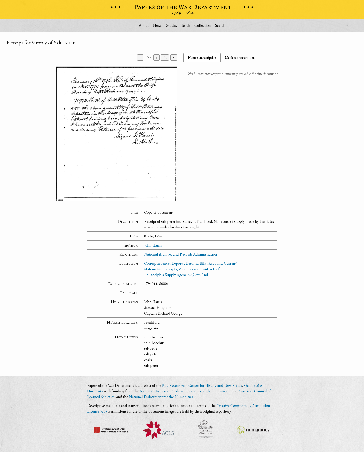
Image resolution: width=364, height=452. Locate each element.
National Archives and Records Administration (180, 254)
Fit (164, 57)
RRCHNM (111, 429)
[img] (116, 133)
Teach (185, 25)
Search (220, 25)
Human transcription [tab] (202, 57)
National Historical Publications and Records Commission (184, 391)
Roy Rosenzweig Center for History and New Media (202, 385)
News (157, 25)
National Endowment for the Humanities (161, 396)
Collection (202, 25)
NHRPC (205, 429)
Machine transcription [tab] (240, 57)
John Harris (153, 245)
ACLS (158, 429)
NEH (253, 429)
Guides (171, 25)
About (144, 25)
